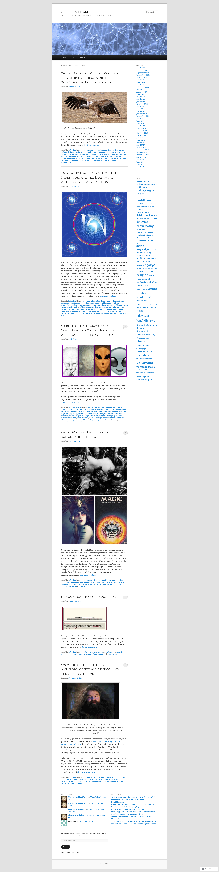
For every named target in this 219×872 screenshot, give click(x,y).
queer (152, 271)
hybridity (73, 414)
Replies (80, 422)
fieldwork (118, 305)
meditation (151, 258)
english (85, 652)
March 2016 (141, 147)
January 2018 (141, 114)
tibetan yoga (141, 349)
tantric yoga (95, 158)
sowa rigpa (142, 285)
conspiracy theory (102, 409)
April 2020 (140, 99)
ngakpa (90, 156)
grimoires (110, 152)
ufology (91, 420)
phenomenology (106, 309)
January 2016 (141, 152)
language (111, 652)
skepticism (97, 781)
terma (154, 304)
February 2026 (142, 70)
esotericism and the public (145, 232)
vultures (104, 160)
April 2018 (140, 111)
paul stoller (95, 309)
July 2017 (139, 118)
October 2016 (142, 133)
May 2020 (140, 97)
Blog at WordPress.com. (109, 864)
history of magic (109, 411)
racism (84, 584)
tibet (63, 160)
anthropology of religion (103, 150)
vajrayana (105, 313)
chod (89, 152)
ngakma (140, 265)
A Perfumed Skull (77, 12)
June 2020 (140, 94)
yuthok (147, 376)
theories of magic (107, 158)
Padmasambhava (151, 268)
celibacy (152, 204)
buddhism (74, 152)
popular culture (143, 271)
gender (139, 235)
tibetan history (145, 334)
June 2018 (140, 109)
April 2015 (140, 167)
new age (122, 414)
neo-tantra (114, 414)
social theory (107, 781)
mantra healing (109, 154)
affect (93, 301)
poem (96, 156)
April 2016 (140, 145)
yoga (109, 160)
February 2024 (142, 87)
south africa (152, 282)
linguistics (76, 654)
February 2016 (142, 150)
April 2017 (140, 126)
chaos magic (90, 409)
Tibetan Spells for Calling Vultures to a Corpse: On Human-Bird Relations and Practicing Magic (89, 78)
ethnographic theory (98, 779)
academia (86, 301)
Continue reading (92, 145)
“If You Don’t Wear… (86, 821)
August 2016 (141, 135)
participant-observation (81, 309)
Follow (65, 847)
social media (141, 282)
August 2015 (141, 157)
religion (101, 156)
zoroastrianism (66, 162)
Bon (145, 197)
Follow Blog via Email (69, 831)
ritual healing (66, 311)
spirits (91, 311)
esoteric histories (76, 411)
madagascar (111, 779)
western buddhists (143, 370)
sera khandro (110, 156)
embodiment (91, 305)
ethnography (105, 305)
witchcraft (123, 313)
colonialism (105, 580)
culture (75, 779)
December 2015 (143, 155)
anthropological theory (115, 301)
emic (98, 305)
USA (152, 359)
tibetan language (142, 338)
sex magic (109, 416)
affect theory (101, 301)
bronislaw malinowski (108, 303)
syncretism (72, 418)
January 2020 (142, 102)
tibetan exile (142, 331)
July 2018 (140, 106)
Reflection (72, 150)
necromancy (82, 156)
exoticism (82, 582)
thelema (85, 418)
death (93, 152)
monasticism (140, 261)
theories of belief (118, 781)
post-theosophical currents (88, 416)
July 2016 (140, 138)
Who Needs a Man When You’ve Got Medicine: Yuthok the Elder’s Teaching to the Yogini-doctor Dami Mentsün (133, 799)
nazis (90, 654)
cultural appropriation (118, 409)
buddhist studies (142, 204)
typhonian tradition (80, 420)
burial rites (82, 152)
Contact (82, 58)
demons (153, 215)
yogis (114, 160)
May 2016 (140, 143)
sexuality (147, 279)
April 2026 (140, 68)
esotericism (140, 229)
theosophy (107, 418)
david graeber (84, 779)
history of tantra (121, 411)
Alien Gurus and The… (76, 815)
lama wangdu (80, 154)
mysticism (84, 654)
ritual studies (76, 311)
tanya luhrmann (115, 311)
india (106, 652)
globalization (88, 411)
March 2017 (141, 128)
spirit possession (142, 289)
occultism (64, 416)
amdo (146, 181)
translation (96, 160)
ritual (121, 309)
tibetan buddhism (71, 160)
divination (154, 218)
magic (87, 154)
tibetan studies (66, 420)
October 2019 (142, 104)
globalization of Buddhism (145, 238)
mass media (148, 255)
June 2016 (140, 140)
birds (114, 150)
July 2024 (140, 80)
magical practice (97, 154)
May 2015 (140, 164)
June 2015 (140, 162)
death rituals (101, 152)
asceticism (95, 303)
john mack (81, 414)
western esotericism (109, 420)
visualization (114, 313)
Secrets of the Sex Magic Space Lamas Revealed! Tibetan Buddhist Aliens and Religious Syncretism (88, 330)
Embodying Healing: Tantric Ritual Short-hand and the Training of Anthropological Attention (89, 177)
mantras (119, 154)
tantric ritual (85, 158)
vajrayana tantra (145, 367)
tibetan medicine (85, 160)
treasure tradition (143, 359)
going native (73, 307)
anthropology (88, 150)
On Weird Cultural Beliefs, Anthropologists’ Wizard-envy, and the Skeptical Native (90, 669)
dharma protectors (143, 218)
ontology (77, 781)
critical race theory (117, 580)
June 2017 (140, 121)
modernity (118, 582)
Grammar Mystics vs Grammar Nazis (90, 597)
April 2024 (140, 85)
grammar (92, 652)
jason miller (118, 152)
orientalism (73, 416)
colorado (153, 206)
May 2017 (140, 123)
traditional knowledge (144, 351)
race (79, 584)
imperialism (90, 582)
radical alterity (87, 781)
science (139, 279)
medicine (141, 258)
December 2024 (143, 75)
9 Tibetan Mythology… (76, 809)
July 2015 (140, 160)
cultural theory (66, 779)
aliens (115, 407)
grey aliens (98, 411)
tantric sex (141, 301)
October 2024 (142, 77)
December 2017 (142, 116)
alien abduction (106, 407)
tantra (78, 158)
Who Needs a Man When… (78, 797)
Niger (69, 309)
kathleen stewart (85, 307)
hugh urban (65, 414)
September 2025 (143, 73)
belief (114, 777)
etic (112, 305)
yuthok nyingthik (144, 380)
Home (64, 58)
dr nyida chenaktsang (78, 305)
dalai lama (65, 411)
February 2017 (142, 131)
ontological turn (67, 781)
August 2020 (141, 92)
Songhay (85, 311)
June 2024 (140, 82)
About (72, 58)
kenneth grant (91, 414)
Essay (70, 407)
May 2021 (140, 90)
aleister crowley (94, 407)
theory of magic (120, 158)
